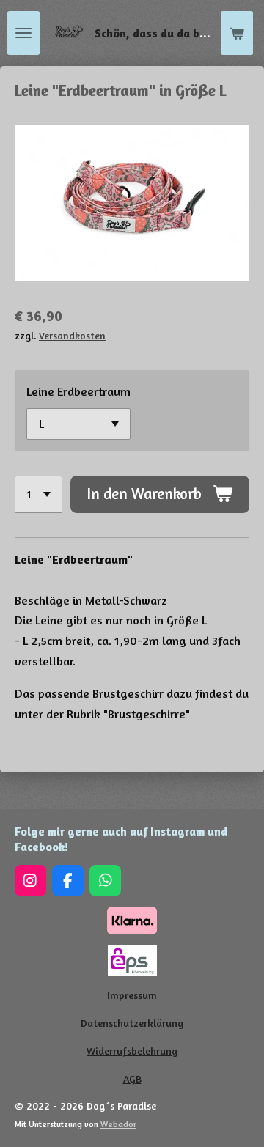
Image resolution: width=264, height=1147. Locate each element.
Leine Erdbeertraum (78, 391)
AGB (132, 1078)
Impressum (132, 995)
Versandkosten (72, 336)
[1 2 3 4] (38, 494)
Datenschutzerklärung (132, 1023)
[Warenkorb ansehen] (237, 33)
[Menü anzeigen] (23, 33)
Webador (118, 1124)
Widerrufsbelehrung (132, 1050)
